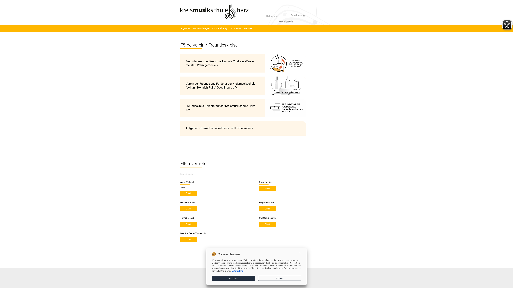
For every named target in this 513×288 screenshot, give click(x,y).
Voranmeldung (219, 28)
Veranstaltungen (201, 28)
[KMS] (214, 11)
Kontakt (248, 28)
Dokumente (235, 28)
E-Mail (188, 193)
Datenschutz (237, 271)
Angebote (185, 28)
